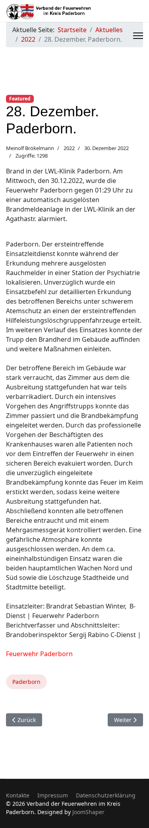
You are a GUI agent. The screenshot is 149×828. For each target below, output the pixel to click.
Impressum (52, 795)
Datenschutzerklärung (105, 795)
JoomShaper (88, 812)
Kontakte (17, 795)
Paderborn (26, 682)
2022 (69, 148)
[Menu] (138, 36)
